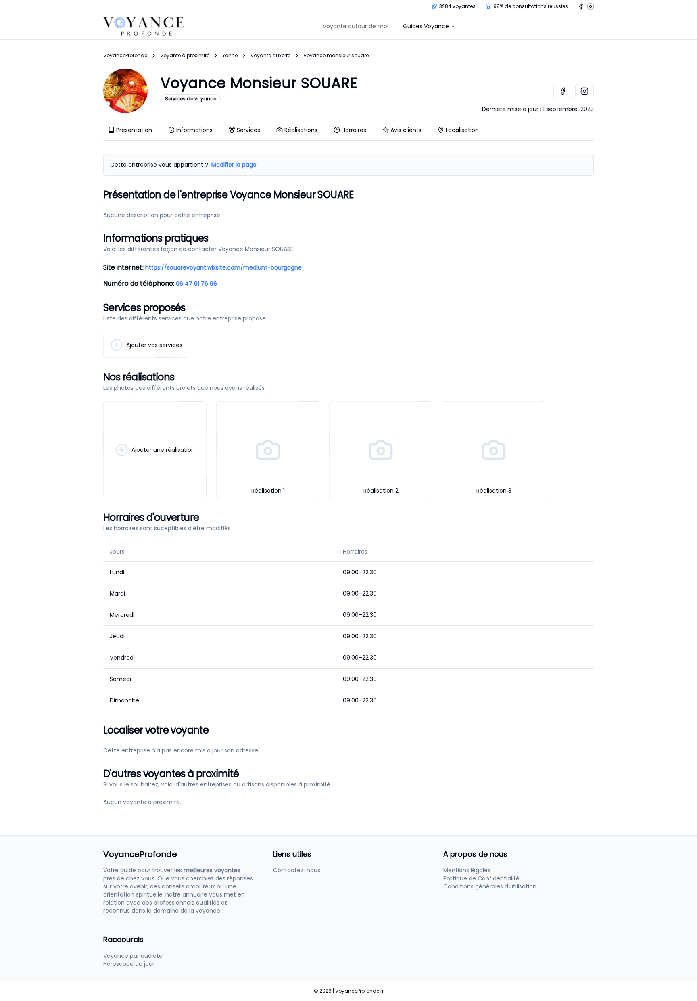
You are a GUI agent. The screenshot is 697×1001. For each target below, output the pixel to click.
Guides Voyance (426, 26)
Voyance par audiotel (133, 956)
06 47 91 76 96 (196, 284)
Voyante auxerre (270, 55)
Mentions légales (466, 870)
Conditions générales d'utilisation (489, 886)
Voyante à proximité (184, 55)
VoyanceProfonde (125, 55)
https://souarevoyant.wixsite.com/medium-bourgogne (223, 267)
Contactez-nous (296, 870)
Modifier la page (234, 165)
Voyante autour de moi (355, 26)
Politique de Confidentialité (481, 878)
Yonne (230, 55)
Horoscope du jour (128, 964)
